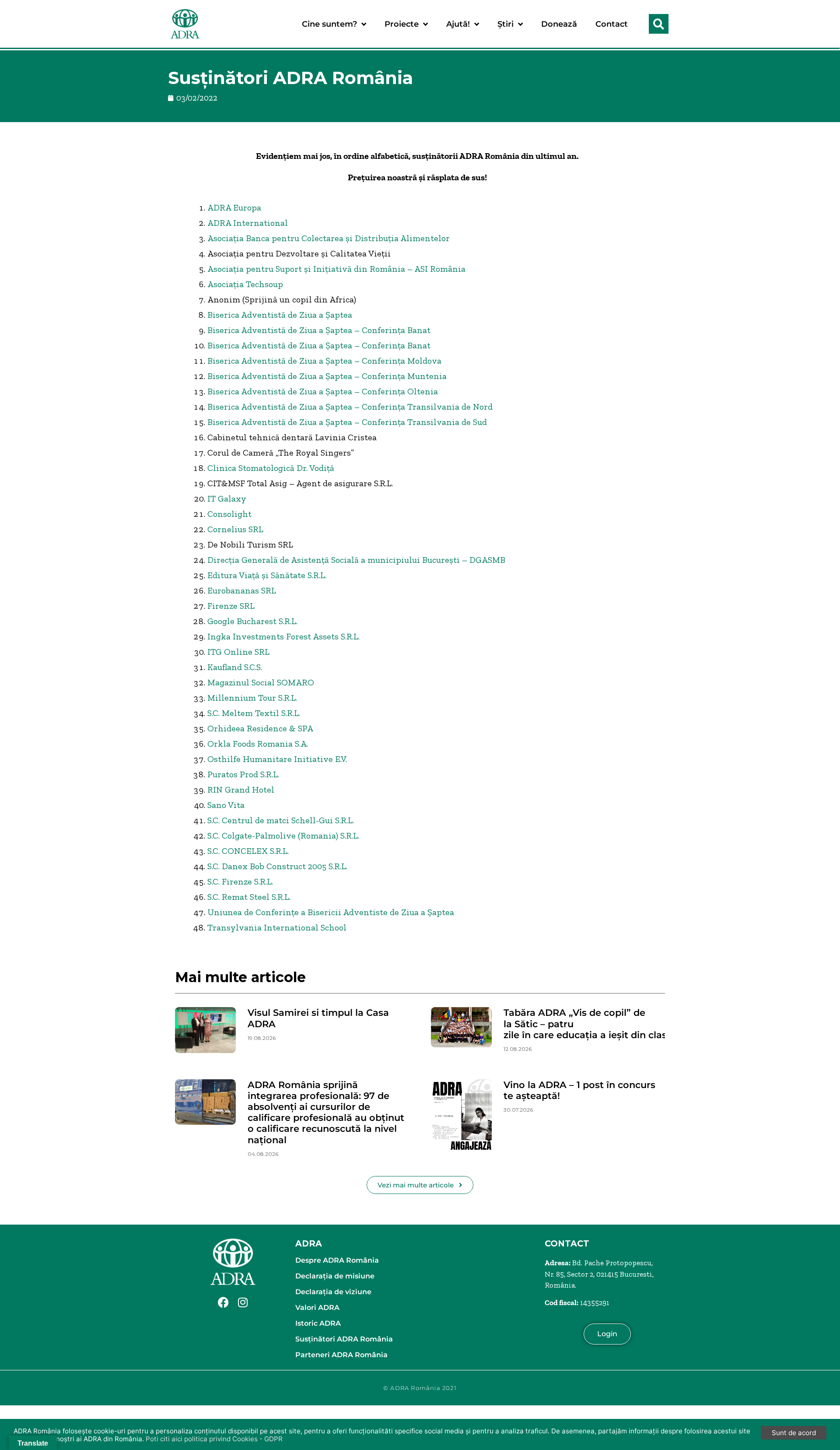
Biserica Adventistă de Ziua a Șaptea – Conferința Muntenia (327, 376)
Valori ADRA (317, 1307)
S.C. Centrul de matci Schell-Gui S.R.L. (280, 820)
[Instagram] (243, 1302)
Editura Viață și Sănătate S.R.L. (266, 575)
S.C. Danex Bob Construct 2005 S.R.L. (277, 866)
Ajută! (458, 24)
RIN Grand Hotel (240, 789)
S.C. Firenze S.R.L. (240, 881)
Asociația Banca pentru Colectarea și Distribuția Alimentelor (328, 238)
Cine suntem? (329, 24)
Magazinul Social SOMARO (260, 682)
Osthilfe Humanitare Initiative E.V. (277, 759)
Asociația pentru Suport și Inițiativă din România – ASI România (336, 268)
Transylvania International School (276, 927)
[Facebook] (223, 1302)
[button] (658, 24)
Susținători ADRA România (344, 1339)
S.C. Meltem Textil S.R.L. (253, 713)
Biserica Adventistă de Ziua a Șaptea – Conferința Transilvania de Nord (350, 406)
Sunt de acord (794, 1433)
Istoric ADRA (318, 1323)
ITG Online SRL (238, 651)
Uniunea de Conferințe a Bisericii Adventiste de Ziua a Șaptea (330, 912)
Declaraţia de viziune (333, 1292)
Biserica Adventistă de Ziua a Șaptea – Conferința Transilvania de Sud (347, 422)
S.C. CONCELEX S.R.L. (248, 851)
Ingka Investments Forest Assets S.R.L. (283, 636)
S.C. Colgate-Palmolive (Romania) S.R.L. (283, 835)
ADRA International (247, 223)
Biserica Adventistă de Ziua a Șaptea (279, 314)
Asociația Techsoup (245, 284)
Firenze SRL (231, 605)
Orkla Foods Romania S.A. (257, 743)
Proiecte (402, 24)
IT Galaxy (226, 498)
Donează (559, 24)
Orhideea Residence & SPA (260, 728)
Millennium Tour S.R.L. (252, 697)
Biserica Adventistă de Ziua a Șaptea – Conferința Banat (318, 330)
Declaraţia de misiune (334, 1276)
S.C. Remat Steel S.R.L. (248, 897)
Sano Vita (226, 805)
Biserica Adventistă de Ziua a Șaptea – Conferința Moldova (324, 360)
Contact (611, 24)
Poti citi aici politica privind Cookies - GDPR (214, 1439)
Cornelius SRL (235, 529)
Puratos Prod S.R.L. (243, 774)
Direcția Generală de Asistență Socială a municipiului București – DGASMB (356, 560)
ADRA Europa (234, 207)
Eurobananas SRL (241, 590)
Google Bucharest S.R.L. (252, 621)
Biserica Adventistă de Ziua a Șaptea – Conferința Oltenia (322, 391)
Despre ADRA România (337, 1260)
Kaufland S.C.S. (234, 667)
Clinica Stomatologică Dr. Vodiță (270, 468)
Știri (505, 24)
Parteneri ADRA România (341, 1355)
